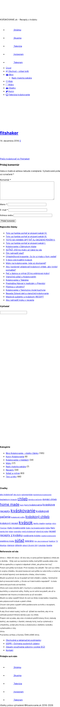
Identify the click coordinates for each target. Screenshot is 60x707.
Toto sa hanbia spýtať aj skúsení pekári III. (26, 236)
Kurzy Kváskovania (15, 456)
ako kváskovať (6, 494)
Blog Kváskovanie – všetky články (22, 453)
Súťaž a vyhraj (13, 473)
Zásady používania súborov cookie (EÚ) (25, 647)
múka (47, 528)
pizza (11, 531)
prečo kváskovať (28, 531)
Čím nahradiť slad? (15, 253)
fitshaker (9, 132)
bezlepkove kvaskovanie (42, 495)
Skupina (17, 38)
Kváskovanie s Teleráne (17, 280)
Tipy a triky (11, 476)
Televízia (17, 46)
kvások (26, 522)
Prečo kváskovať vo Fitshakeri (15, 159)
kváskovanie (23, 510)
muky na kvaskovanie (35, 528)
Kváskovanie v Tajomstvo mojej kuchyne (25, 290)
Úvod (8, 68)
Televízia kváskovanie (19, 94)
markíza (48, 523)
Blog (10, 74)
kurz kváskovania (33, 505)
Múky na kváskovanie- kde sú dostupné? (26, 263)
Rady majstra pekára (22, 78)
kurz (22, 505)
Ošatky (12, 88)
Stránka (17, 30)
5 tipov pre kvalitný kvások (19, 260)
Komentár (5, 180)
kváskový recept (9, 523)
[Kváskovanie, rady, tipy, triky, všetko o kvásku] (12, 16)
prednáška (17, 532)
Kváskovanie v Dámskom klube (21, 246)
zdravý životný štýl (30, 545)
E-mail (4, 210)
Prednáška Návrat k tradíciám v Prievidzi (25, 283)
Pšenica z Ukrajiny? (15, 286)
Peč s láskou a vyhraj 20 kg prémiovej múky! (28, 273)
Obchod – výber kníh (18, 71)
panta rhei (4, 531)
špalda (49, 545)
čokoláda (42, 545)
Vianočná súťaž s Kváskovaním (21, 276)
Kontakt (9, 650)
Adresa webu (6, 215)
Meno (3, 204)
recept (52, 531)
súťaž (19, 540)
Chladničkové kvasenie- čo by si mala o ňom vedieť (31, 256)
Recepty (10, 470)
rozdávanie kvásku (32, 535)
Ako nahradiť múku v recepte (20, 300)
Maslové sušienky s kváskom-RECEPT (25, 296)
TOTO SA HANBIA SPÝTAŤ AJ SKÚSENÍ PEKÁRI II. (30, 240)
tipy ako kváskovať (41, 541)
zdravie (18, 545)
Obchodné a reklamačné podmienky (23, 640)
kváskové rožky (18, 517)
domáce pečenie (35, 500)
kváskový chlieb (37, 517)
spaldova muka (7, 541)
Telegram (18, 62)
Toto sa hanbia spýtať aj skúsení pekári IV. (26, 233)
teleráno (29, 541)
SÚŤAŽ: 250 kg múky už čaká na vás (24, 250)
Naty (53, 528)
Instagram (18, 54)
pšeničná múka (42, 531)
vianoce (10, 545)
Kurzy (11, 91)
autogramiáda (27, 495)
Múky (11, 84)
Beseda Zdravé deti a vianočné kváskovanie (27, 293)
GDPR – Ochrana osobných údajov (23, 643)
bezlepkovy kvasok (8, 499)
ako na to (17, 495)
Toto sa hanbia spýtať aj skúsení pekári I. (26, 243)
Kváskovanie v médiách (17, 460)
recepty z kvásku (11, 535)
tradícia (52, 541)
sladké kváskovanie (48, 536)
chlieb (22, 499)
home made (9, 504)
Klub (10, 81)
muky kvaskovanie (16, 528)
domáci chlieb (49, 499)
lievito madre (39, 523)
